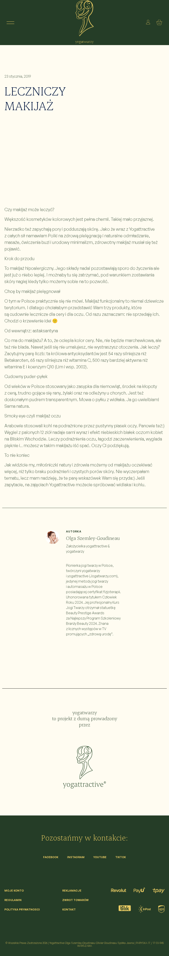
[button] (10, 22)
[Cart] (160, 22)
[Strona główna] (84, 767)
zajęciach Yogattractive (52, 484)
